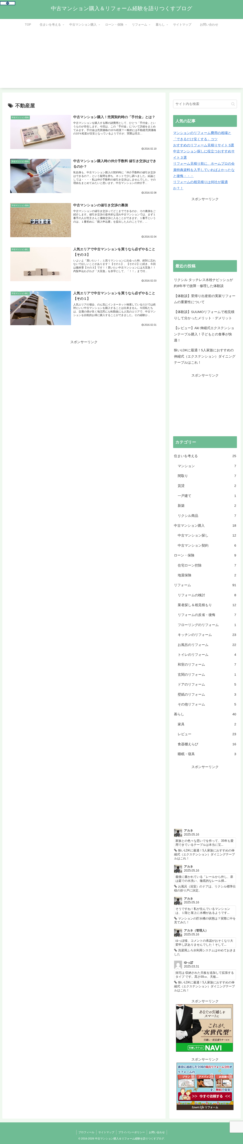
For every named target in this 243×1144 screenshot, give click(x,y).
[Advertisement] (121, 61)
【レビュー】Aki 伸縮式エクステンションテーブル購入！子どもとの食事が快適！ (204, 334)
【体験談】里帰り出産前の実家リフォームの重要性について (204, 299)
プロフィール (86, 1132)
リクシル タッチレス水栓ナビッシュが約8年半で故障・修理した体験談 (203, 283)
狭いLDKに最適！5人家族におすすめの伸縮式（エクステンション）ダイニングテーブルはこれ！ (204, 356)
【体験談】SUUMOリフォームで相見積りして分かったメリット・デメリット (204, 315)
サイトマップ (106, 1132)
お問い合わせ (157, 1132)
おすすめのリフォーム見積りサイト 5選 (203, 145)
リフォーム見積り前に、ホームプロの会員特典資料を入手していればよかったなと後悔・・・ (204, 170)
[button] (233, 104)
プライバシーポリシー (131, 1132)
